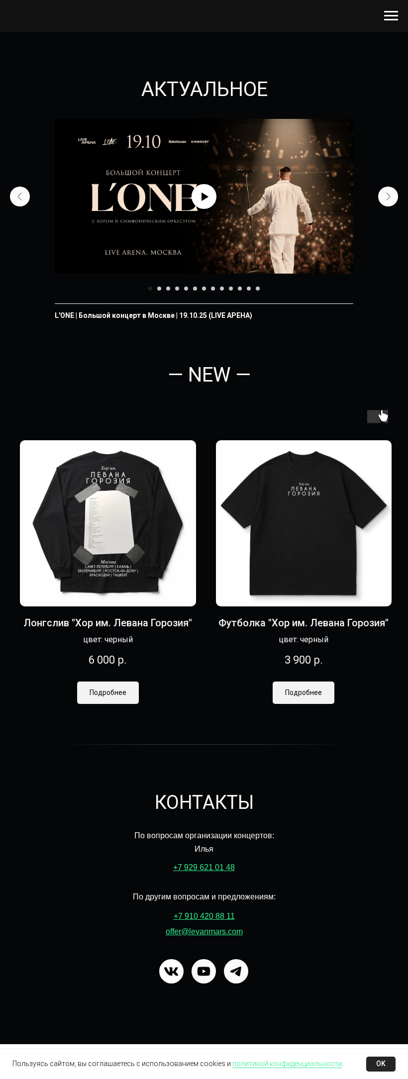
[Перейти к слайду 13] (258, 289)
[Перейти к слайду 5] (186, 289)
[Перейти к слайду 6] (195, 289)
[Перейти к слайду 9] (222, 289)
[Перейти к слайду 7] (204, 289)
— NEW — (209, 375)
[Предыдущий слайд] (20, 196)
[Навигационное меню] (391, 16)
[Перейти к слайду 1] (150, 289)
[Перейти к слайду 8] (213, 289)
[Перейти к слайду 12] (249, 289)
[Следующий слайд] (388, 196)
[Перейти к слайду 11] (240, 289)
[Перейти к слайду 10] (231, 289)
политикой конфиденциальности (287, 1064)
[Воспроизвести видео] (204, 196)
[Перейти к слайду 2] (159, 289)
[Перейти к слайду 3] (168, 289)
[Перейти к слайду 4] (177, 289)
